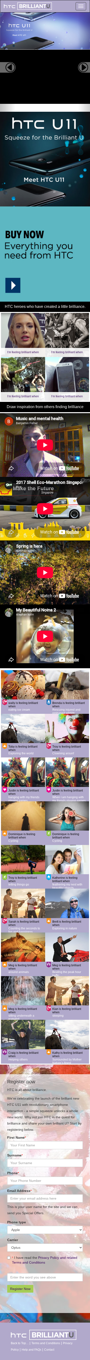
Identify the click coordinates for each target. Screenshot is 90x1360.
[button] (8, 62)
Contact (49, 1349)
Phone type (16, 1222)
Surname (15, 1155)
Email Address (19, 1191)
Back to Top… (20, 1343)
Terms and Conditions (45, 1343)
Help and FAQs (31, 1349)
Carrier (12, 1240)
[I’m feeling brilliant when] (23, 335)
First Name (16, 1137)
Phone (13, 1173)
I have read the (44, 1260)
